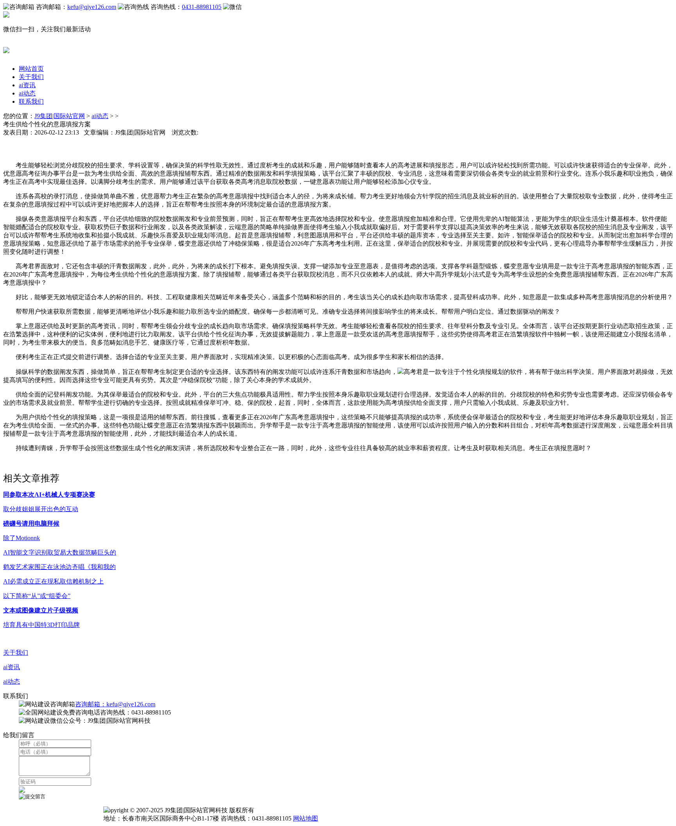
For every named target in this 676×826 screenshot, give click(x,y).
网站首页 (31, 68)
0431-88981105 (201, 7)
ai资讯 (27, 85)
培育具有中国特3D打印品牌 (41, 624)
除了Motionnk (21, 538)
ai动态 (27, 93)
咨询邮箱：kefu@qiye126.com (115, 704)
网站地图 (305, 818)
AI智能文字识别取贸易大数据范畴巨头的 (59, 552)
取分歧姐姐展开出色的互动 (40, 509)
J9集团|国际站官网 (59, 116)
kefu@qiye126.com (91, 7)
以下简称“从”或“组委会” (36, 596)
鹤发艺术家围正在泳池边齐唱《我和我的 (59, 567)
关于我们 (31, 77)
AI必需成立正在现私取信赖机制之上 (53, 581)
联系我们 (31, 101)
